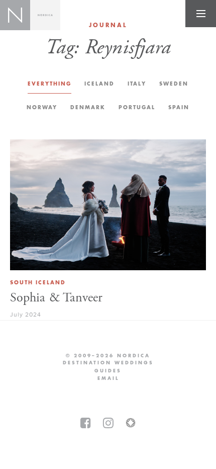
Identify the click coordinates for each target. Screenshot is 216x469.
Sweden (173, 84)
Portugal (137, 107)
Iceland (99, 84)
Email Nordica (108, 378)
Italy (137, 84)
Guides (108, 371)
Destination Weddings (108, 363)
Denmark (87, 107)
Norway (42, 107)
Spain (178, 107)
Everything (49, 84)
